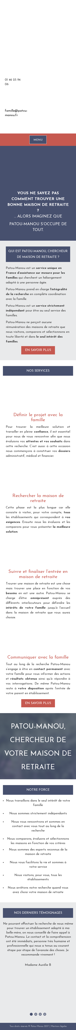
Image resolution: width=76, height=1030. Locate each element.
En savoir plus (38, 350)
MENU (38, 140)
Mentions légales (59, 1026)
